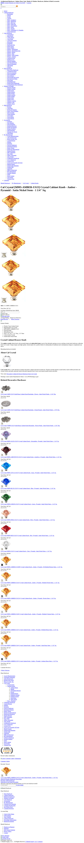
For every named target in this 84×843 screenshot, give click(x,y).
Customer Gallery (5, 761)
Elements (9, 143)
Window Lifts (10, 102)
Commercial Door (12, 71)
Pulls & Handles (11, 61)
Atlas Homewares (11, 137)
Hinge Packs (10, 46)
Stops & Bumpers (11, 64)
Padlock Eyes (10, 59)
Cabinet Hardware (8, 795)
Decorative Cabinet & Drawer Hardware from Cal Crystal (22, 374)
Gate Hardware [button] (8, 33)
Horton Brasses (11, 151)
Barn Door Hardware (12, 70)
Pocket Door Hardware (13, 83)
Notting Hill (10, 167)
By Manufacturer (8, 802)
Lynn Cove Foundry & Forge (14, 162)
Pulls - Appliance (11, 20)
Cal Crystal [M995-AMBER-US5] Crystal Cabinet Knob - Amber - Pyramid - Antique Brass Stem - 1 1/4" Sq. (29, 661)
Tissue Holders (11, 114)
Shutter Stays (10, 99)
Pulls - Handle (11, 28)
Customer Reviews (9, 808)
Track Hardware (11, 31)
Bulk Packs (10, 36)
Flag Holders (10, 123)
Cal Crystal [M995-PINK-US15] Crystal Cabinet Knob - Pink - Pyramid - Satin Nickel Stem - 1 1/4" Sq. (28, 520)
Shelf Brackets (11, 130)
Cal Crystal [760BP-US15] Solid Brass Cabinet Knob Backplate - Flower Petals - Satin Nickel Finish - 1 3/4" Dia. (30, 425)
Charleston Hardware (9, 702)
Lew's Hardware (11, 160)
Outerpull (9, 168)
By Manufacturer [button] (8, 134)
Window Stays (11, 104)
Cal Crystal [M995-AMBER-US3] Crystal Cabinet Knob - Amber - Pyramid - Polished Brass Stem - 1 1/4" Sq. (29, 629)
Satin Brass (13, 698)
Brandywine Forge (9, 680)
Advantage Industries (9, 677)
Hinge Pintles (10, 48)
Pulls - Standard (11, 701)
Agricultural (10, 34)
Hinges (9, 15)
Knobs (9, 17)
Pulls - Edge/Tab (11, 24)
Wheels (9, 67)
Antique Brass (14, 687)
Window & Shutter (9, 798)
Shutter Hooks (11, 93)
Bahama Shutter (11, 87)
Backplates (10, 14)
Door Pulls (10, 80)
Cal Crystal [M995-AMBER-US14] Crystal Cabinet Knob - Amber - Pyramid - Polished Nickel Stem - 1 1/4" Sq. (30, 582)
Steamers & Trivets (12, 132)
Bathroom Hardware (9, 796)
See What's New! (8, 807)
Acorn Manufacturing (12, 136)
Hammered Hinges (12, 146)
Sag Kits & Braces (12, 62)
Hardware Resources (9, 714)
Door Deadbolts (11, 74)
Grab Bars (10, 108)
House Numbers (11, 129)
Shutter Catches (11, 89)
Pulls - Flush (10, 27)
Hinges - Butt (10, 53)
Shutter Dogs (10, 90)
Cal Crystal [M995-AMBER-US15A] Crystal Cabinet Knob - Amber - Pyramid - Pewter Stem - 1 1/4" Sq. (28, 598)
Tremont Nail (10, 179)
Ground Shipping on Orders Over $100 (13, 3)
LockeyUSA (10, 161)
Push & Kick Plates (12, 79)
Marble (12, 689)
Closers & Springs (12, 40)
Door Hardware (8, 793)
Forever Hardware (12, 145)
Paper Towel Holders (12, 111)
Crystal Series (10, 684)
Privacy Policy (7, 831)
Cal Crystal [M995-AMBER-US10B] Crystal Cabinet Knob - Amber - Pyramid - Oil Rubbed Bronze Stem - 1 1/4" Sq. (31, 567)
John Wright (10, 157)
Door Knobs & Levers (13, 77)
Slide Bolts (10, 65)
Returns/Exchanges (9, 821)
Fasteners (9, 121)
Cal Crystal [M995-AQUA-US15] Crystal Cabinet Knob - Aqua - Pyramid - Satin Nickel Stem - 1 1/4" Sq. (28, 472)
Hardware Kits (11, 45)
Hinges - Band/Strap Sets (13, 51)
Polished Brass (14, 693)
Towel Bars (10, 115)
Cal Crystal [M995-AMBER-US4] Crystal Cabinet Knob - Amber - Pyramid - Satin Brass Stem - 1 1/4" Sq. (29, 645)
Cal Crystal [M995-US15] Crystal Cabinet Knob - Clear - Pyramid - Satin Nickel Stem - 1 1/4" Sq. (26, 551)
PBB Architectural (12, 170)
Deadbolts (9, 43)
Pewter (12, 692)
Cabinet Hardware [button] (8, 12)
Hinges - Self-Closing (12, 55)
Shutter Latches (11, 95)
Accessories (7, 801)
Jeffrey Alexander (11, 155)
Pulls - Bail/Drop (11, 21)
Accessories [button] (7, 120)
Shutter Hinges (11, 92)
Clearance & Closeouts (10, 804)
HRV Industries (11, 152)
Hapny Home (10, 148)
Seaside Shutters (11, 173)
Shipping (6, 828)
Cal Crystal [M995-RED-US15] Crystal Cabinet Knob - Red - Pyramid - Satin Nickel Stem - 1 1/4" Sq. (27, 535)
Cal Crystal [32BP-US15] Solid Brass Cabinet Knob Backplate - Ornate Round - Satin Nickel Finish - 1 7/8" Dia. (30, 410)
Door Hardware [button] (8, 68)
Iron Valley (10, 154)
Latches (9, 18)
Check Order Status (9, 814)
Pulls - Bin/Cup (11, 23)
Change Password (8, 818)
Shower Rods (10, 112)
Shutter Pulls (10, 98)
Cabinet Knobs (11, 686)
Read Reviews (4, 319)
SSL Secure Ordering (9, 830)
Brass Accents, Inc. (12, 139)
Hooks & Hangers (12, 109)
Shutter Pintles (11, 96)
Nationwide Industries (13, 165)
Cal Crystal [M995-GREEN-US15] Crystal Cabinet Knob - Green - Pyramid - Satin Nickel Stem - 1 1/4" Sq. (29, 504)
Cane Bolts (10, 39)
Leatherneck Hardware (13, 158)
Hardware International (13, 149)
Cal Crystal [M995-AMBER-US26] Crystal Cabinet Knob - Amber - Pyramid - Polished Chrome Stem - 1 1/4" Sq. (30, 614)
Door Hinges (10, 76)
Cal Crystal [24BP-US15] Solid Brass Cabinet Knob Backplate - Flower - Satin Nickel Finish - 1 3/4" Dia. (28, 394)
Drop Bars (10, 42)
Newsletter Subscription (10, 820)
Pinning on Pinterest (9, 827)
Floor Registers (11, 124)
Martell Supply (11, 164)
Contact (6, 833)
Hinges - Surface (11, 56)
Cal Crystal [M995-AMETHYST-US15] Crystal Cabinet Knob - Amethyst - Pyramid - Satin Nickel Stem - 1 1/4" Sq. (31, 457)
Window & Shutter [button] (9, 86)
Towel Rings (10, 117)
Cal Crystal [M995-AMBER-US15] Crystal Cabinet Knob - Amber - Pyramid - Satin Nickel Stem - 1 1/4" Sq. (29, 777)
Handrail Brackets (12, 126)
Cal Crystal (7, 683)
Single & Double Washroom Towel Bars (11, 779)
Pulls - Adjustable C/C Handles (15, 30)
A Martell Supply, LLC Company (34, 841)
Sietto (8, 174)
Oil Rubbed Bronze (15, 690)
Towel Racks (10, 118)
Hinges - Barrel (11, 52)
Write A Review (15, 319)
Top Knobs (10, 177)
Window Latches (11, 101)
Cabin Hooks (10, 37)
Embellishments (11, 81)
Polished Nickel (14, 696)
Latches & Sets (11, 58)
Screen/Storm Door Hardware (15, 84)
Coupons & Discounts (9, 805)
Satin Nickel (13, 699)
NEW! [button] (5, 11)
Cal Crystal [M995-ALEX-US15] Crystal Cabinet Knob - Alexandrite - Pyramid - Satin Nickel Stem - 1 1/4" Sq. (30, 441)
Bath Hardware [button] (8, 105)
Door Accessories (11, 73)
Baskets (9, 106)
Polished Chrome (14, 695)
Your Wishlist (7, 817)
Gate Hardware (8, 799)
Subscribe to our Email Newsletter (9, 782)
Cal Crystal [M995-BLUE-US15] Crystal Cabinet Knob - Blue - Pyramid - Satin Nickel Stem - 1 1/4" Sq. (28, 488)
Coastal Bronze (11, 140)
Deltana (9, 142)
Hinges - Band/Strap (12, 49)
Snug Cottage (10, 176)
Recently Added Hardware (8, 780)
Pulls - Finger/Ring (12, 26)
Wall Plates (10, 133)
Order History (7, 815)
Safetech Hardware (9, 737)
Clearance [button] (6, 180)
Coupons (29, 3)
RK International (11, 171)
